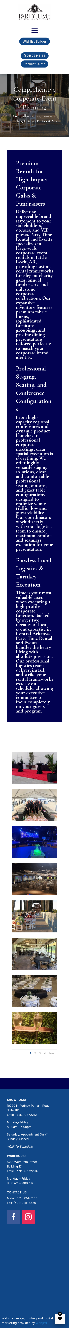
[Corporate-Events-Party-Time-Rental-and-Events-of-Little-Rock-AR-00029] (34, 1043)
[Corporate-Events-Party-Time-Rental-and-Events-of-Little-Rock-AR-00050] (34, 931)
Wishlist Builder (35, 41)
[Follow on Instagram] (28, 1217)
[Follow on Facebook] (13, 1217)
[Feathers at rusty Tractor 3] (34, 968)
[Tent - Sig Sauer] (34, 820)
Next (52, 1053)
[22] (34, 782)
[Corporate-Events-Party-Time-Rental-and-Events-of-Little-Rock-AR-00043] (34, 894)
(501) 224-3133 (35, 55)
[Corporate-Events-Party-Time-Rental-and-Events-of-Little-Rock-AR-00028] (34, 1006)
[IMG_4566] (34, 857)
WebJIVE (42, 1323)
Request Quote (34, 64)
